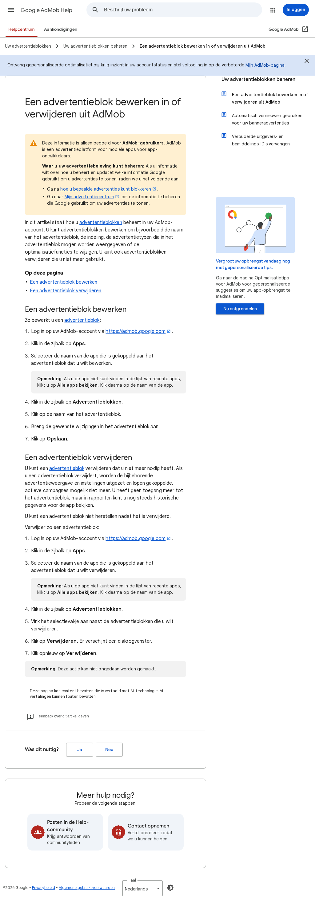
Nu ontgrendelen (240, 308)
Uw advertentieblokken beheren (258, 79)
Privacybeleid (43, 887)
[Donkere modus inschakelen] (170, 887)
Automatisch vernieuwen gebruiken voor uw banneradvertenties (267, 119)
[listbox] (142, 888)
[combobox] (183, 10)
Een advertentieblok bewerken (63, 282)
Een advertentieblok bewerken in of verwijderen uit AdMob (270, 98)
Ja (79, 749)
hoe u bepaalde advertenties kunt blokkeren (105, 189)
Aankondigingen (60, 29)
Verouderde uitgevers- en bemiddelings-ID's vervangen (261, 140)
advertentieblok (81, 320)
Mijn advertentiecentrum (89, 196)
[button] (11, 9)
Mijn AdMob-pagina (265, 65)
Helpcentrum (21, 29)
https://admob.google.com (135, 331)
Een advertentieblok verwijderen (65, 291)
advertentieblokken (100, 222)
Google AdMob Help (46, 10)
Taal (132, 880)
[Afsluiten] (306, 61)
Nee (109, 749)
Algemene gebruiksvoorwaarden (87, 887)
